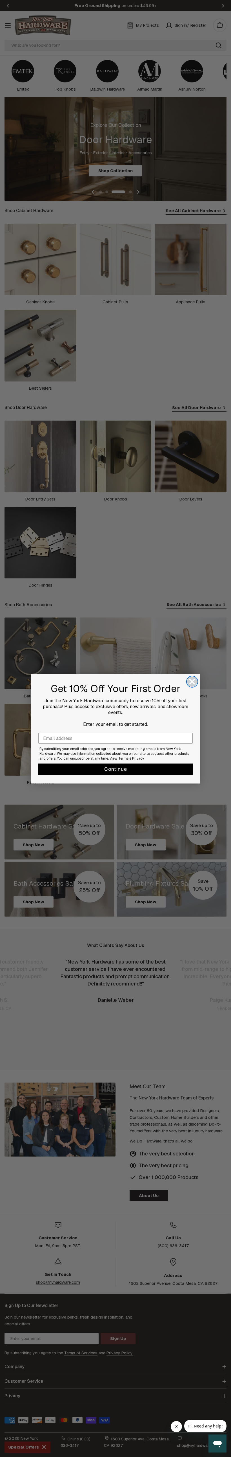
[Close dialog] (192, 681)
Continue (115, 769)
